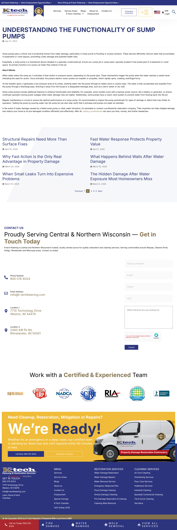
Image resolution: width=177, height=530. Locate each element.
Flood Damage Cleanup (105, 490)
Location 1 (15, 307)
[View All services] (139, 524)
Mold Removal (117, 525)
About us (58, 486)
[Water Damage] (73, 524)
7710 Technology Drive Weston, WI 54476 (25, 312)
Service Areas (71, 11)
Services (57, 11)
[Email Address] (6, 293)
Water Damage (83, 525)
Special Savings (61, 499)
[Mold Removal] (106, 524)
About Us (93, 11)
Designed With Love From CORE (57, 518)
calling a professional (92, 111)
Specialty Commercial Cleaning (148, 494)
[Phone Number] (6, 277)
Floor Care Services (143, 481)
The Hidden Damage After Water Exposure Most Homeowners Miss (121, 176)
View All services (150, 525)
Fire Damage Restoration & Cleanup (110, 499)
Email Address (16, 291)
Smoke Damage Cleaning (105, 494)
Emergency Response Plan (106, 486)
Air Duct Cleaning (142, 473)
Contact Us (107, 11)
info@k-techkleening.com (27, 294)
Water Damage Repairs (104, 477)
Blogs (83, 11)
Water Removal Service (104, 481)
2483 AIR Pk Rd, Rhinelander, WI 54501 (25, 331)
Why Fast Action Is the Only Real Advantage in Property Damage (32, 159)
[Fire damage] (43, 524)
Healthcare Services (143, 486)
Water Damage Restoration (106, 473)
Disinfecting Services (143, 477)
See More (138, 503)
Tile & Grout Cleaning (144, 499)
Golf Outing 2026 (62, 507)
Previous (79, 191)
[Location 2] (6, 330)
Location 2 (15, 327)
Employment (93, 14)
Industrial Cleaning (142, 490)
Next (100, 191)
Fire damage (53, 525)
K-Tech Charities (73, 14)
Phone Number (17, 275)
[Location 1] (6, 311)
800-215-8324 (20, 279)
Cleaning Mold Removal (105, 503)
